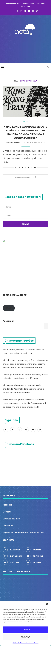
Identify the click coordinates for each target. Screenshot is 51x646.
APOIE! (9, 308)
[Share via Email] (35, 167)
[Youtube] (29, 11)
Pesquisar (8, 321)
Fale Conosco (28, 3)
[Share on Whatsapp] (31, 167)
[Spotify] (33, 11)
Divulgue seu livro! (12, 3)
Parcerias (41, 3)
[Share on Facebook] (19, 167)
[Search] (48, 67)
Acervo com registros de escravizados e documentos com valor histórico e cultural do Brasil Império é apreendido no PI (24, 403)
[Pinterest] (25, 11)
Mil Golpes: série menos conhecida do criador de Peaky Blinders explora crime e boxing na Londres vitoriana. (23, 389)
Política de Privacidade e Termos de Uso (23, 532)
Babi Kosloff (15, 142)
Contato (7, 511)
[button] (47, 604)
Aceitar (25, 630)
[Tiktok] (37, 11)
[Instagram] (21, 11)
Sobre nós (25, 6)
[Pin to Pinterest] (25, 167)
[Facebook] (13, 11)
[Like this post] (16, 167)
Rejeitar (25, 637)
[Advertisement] (26, 48)
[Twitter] (17, 11)
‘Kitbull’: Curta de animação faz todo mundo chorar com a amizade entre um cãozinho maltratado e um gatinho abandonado (25, 364)
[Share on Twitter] (22, 167)
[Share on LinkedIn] (28, 167)
